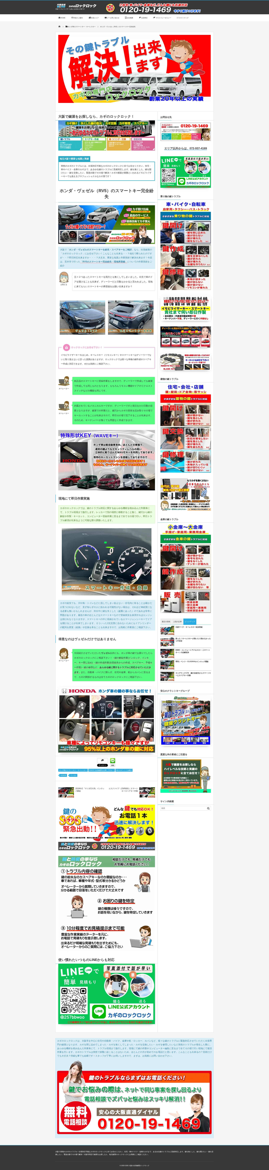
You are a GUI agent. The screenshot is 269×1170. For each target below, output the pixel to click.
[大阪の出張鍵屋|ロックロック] (76, 7)
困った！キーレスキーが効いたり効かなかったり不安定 (193, 640)
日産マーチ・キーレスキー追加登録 (189, 627)
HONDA (63, 775)
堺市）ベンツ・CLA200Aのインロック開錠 (192, 662)
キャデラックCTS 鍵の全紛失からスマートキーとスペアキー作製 (193, 674)
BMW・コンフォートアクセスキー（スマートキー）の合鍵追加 (193, 651)
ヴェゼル (73, 775)
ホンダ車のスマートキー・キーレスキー (73, 770)
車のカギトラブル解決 (124, 770)
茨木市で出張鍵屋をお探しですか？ (101, 770)
